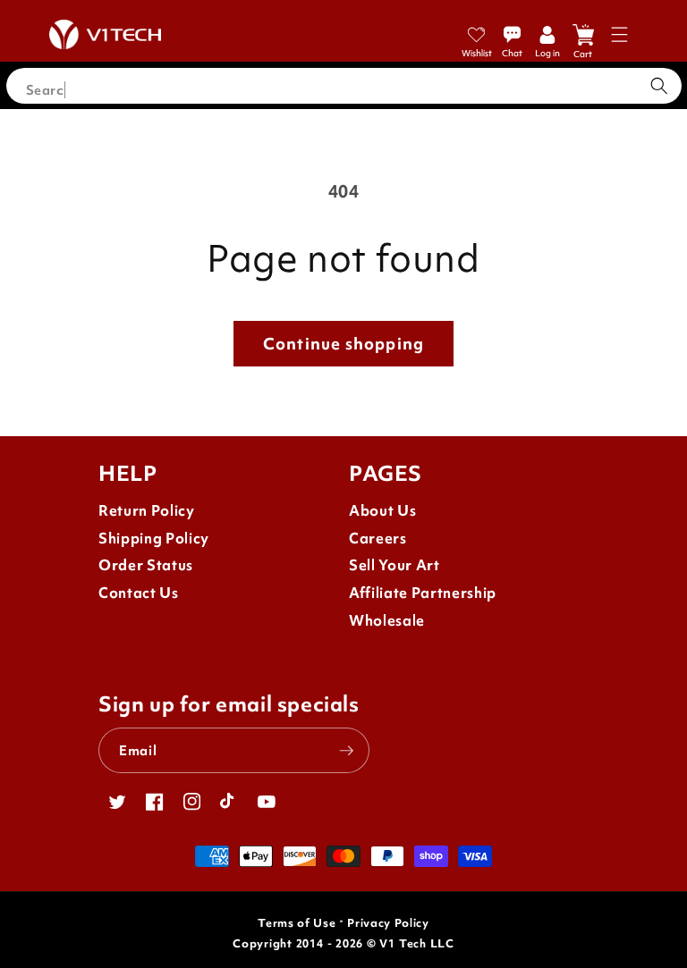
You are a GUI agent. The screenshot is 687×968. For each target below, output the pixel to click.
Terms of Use (296, 922)
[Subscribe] (346, 751)
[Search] (659, 86)
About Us (382, 510)
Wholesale (387, 620)
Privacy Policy (387, 922)
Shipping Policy (153, 538)
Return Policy (146, 510)
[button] (619, 34)
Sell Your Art (394, 565)
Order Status (145, 565)
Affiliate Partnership (422, 593)
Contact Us (138, 593)
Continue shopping (343, 343)
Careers (378, 538)
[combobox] (344, 86)
